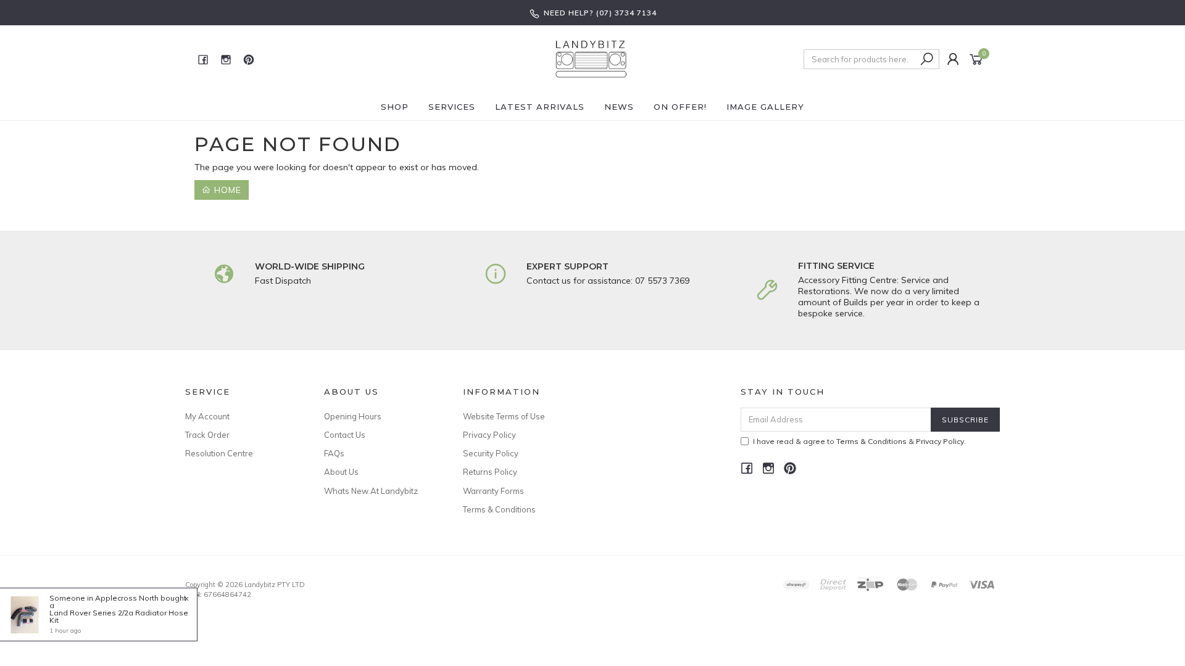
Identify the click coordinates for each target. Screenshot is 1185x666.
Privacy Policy (489, 435)
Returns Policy (490, 472)
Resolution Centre (219, 453)
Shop (395, 107)
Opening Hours (352, 416)
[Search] (927, 59)
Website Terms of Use (504, 416)
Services (451, 107)
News (619, 107)
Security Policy (490, 453)
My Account (207, 416)
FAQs (334, 453)
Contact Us (344, 435)
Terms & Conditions (499, 509)
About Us (341, 472)
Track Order (207, 435)
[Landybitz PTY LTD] (591, 58)
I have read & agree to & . (859, 441)
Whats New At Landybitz (371, 491)
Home (226, 189)
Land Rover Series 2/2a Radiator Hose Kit (118, 616)
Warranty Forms (493, 491)
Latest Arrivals (539, 107)
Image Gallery (765, 107)
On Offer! (680, 107)
